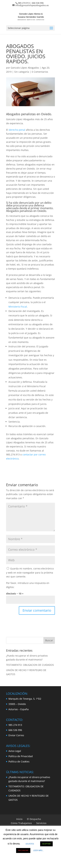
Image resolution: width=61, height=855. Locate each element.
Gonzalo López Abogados (25, 67)
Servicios (41, 823)
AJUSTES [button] (30, 844)
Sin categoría (21, 71)
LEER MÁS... (38, 850)
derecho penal (17, 129)
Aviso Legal (14, 751)
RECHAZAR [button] (23, 850)
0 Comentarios (40, 71)
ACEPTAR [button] (46, 844)
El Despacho (34, 819)
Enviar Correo (16, 735)
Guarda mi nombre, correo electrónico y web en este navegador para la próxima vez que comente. (30, 572)
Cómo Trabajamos (21, 823)
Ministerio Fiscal (17, 306)
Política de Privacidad (20, 756)
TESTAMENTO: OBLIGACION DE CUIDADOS (30, 664)
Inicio (19, 819)
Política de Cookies (18, 761)
